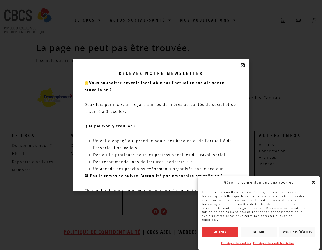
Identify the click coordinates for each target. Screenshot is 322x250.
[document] (161, 125)
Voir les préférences (297, 232)
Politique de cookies (236, 243)
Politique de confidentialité (273, 243)
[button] (313, 182)
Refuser (258, 232)
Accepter (220, 232)
